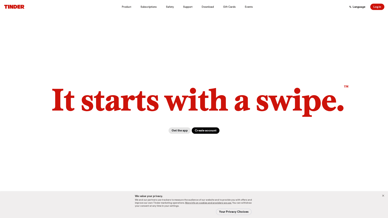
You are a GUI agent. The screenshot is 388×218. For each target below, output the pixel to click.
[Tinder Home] (14, 7)
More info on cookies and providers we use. (208, 203)
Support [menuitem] (187, 6)
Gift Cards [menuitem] (229, 6)
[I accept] (383, 195)
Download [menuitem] (208, 6)
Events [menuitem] (249, 6)
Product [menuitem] (126, 6)
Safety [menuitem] (170, 6)
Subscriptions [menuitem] (148, 6)
